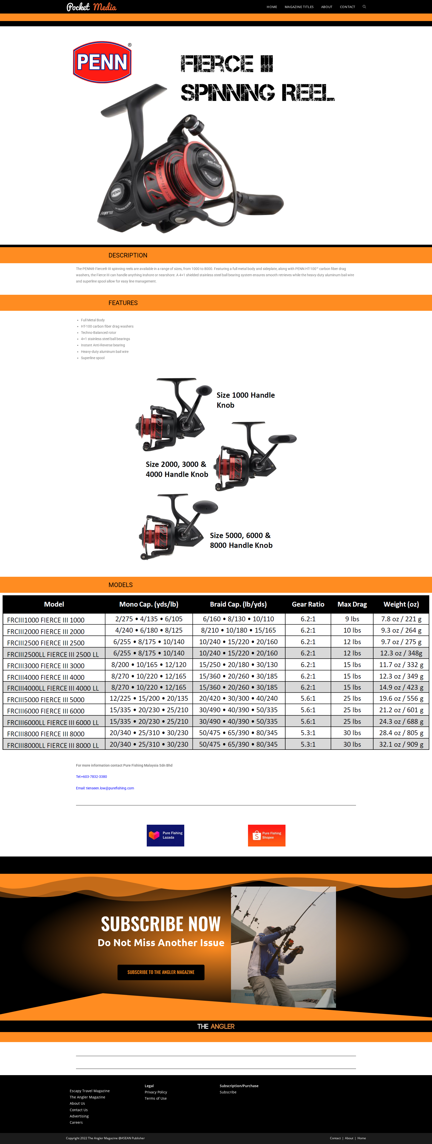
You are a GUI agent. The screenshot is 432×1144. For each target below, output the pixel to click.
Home (362, 1138)
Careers (76, 1122)
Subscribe (228, 1092)
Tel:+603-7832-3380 (91, 777)
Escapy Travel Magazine (90, 1090)
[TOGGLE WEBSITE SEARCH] (364, 7)
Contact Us (79, 1109)
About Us (77, 1103)
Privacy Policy (156, 1092)
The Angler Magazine (87, 1097)
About (349, 1138)
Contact (335, 1138)
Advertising (79, 1116)
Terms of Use (156, 1098)
